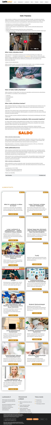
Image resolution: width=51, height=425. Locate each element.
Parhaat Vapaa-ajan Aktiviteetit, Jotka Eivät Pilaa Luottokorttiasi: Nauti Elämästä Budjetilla (37, 231)
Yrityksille (36, 2)
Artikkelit (46, 2)
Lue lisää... (12, 214)
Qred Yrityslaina (9, 175)
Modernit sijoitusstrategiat (37, 304)
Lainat (15, 2)
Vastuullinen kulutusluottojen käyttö (37, 356)
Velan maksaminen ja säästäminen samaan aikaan (13, 380)
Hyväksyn (29, 419)
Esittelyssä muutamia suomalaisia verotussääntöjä (37, 281)
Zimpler (13, 280)
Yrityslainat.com (42, 175)
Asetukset (42, 419)
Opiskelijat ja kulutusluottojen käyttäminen (37, 331)
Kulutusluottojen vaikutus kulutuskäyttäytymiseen (13, 356)
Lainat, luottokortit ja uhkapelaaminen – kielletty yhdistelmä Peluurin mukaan (13, 231)
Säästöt (41, 2)
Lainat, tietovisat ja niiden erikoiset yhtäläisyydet (37, 205)
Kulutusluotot (20, 2)
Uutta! (32, 2)
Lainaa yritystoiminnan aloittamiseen (13, 331)
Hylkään (35, 419)
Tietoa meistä (39, 401)
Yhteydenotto (38, 400)
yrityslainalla (28, 56)
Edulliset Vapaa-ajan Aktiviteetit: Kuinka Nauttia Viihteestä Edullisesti (13, 257)
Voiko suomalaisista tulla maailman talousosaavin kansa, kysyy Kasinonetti (13, 306)
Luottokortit (27, 2)
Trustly (37, 255)
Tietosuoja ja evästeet (40, 403)
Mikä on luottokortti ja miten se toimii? (13, 205)
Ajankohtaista (7, 187)
